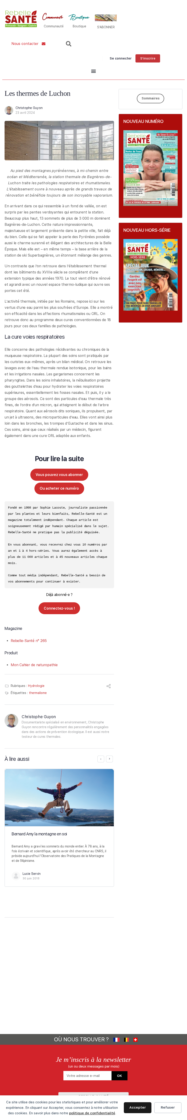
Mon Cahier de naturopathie (34, 665)
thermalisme (38, 693)
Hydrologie (36, 686)
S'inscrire (147, 58)
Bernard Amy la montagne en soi (39, 834)
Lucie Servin (32, 874)
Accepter (137, 1107)
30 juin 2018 (31, 878)
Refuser (168, 1107)
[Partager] (108, 687)
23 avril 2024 (25, 112)
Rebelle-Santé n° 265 (29, 641)
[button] (93, 71)
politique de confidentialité (92, 1113)
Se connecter (121, 58)
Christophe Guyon (29, 108)
